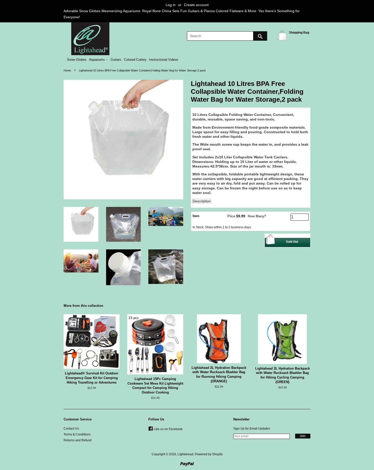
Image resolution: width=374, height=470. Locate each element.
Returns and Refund (78, 440)
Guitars (116, 60)
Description (202, 201)
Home (67, 70)
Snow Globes (77, 60)
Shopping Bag (283, 35)
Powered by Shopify (209, 454)
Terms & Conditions (77, 434)
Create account (196, 5)
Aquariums (97, 60)
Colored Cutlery (135, 60)
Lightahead (185, 454)
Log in (171, 5)
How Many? (257, 216)
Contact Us (71, 428)
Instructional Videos (163, 60)
